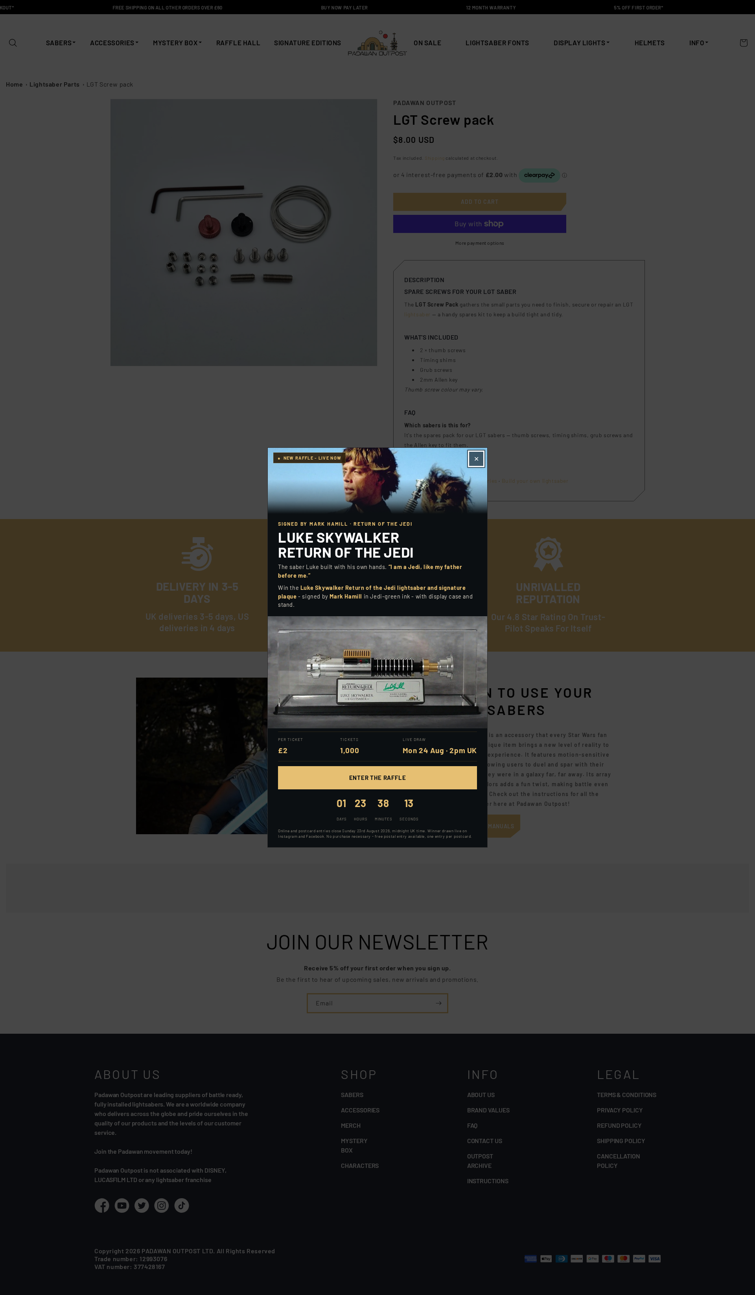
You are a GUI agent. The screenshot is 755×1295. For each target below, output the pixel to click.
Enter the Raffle (377, 777)
